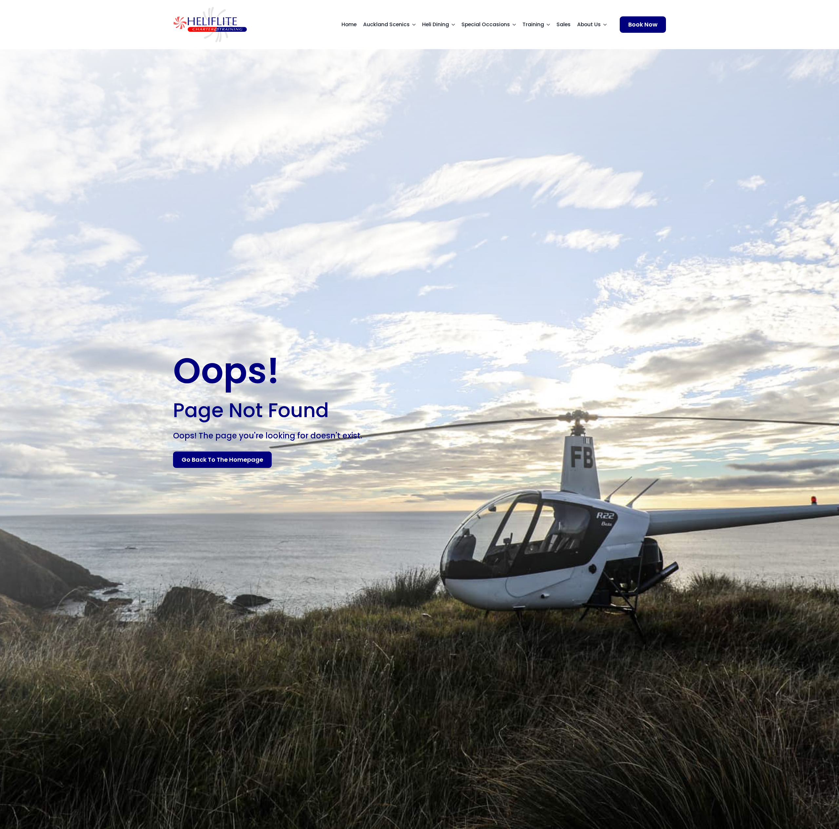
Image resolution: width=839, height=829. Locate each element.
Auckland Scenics (386, 24)
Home (349, 24)
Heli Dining (435, 24)
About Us (589, 24)
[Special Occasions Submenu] (516, 24)
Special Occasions (485, 24)
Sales (563, 24)
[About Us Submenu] (607, 24)
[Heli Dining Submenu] (455, 24)
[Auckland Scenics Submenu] (416, 24)
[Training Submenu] (550, 24)
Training (533, 24)
